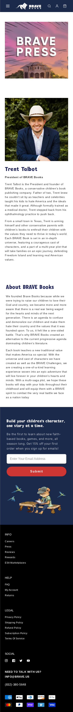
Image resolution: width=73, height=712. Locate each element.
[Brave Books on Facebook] (13, 661)
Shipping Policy (14, 622)
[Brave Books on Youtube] (28, 661)
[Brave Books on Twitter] (20, 661)
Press (8, 546)
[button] (49, 6)
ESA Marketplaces (15, 562)
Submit (36, 471)
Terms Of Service (15, 638)
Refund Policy (13, 628)
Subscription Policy (16, 633)
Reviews (10, 552)
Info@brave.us (17, 676)
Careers (9, 541)
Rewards (10, 557)
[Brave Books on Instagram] (6, 661)
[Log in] (57, 6)
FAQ (7, 584)
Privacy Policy (13, 617)
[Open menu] (8, 6)
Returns (9, 595)
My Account (11, 590)
